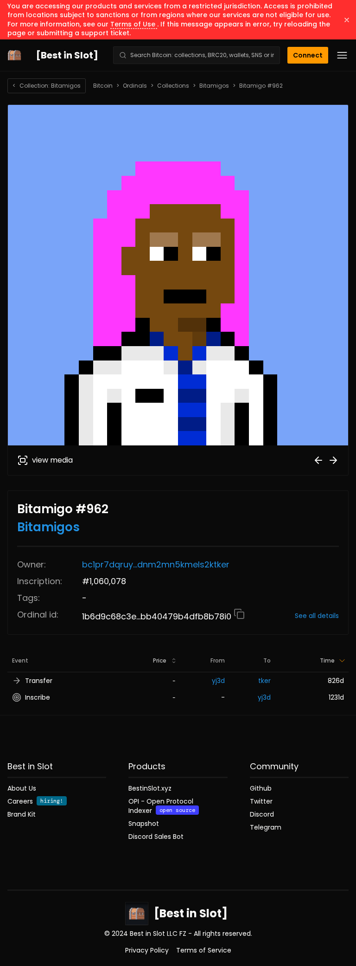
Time (327, 660)
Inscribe (37, 697)
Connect (308, 55)
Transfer (38, 680)
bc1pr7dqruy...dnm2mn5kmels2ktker (155, 564)
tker (264, 680)
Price (159, 660)
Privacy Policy (147, 950)
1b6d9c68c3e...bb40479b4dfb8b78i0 (158, 616)
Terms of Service (203, 950)
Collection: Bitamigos (47, 86)
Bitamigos (214, 86)
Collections (173, 86)
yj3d (218, 680)
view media (52, 460)
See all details (317, 615)
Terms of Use (133, 24)
